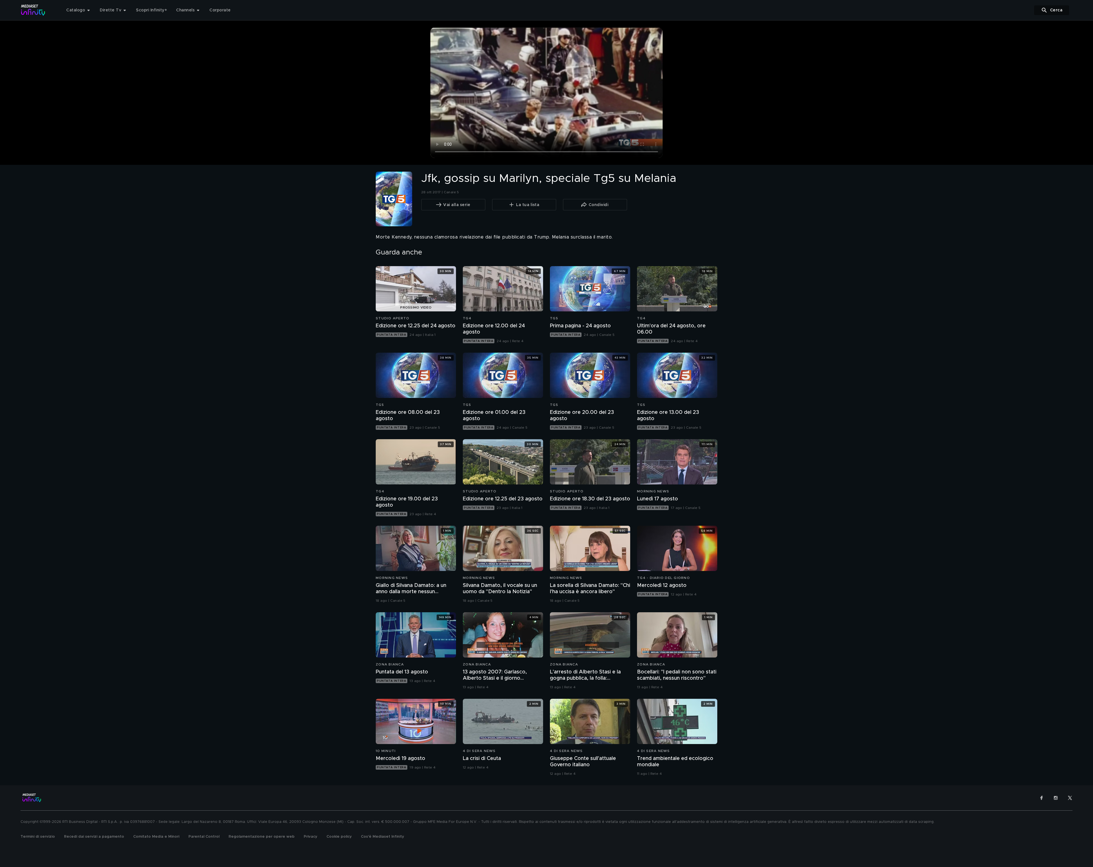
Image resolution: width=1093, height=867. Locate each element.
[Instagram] (1055, 797)
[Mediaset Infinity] (33, 10)
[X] (1070, 797)
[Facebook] (1041, 797)
